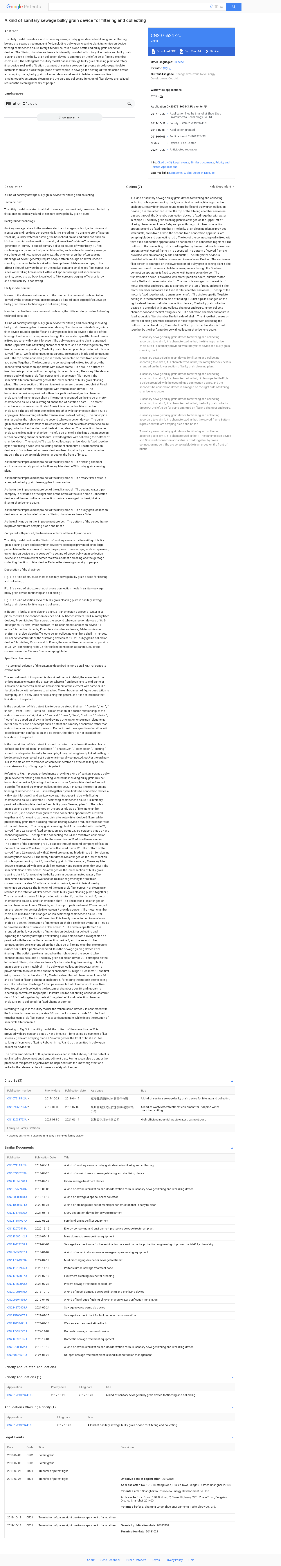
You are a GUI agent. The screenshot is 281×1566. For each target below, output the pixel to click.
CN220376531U (17, 1355)
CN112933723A (17, 1119)
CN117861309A (17, 1260)
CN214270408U (17, 1307)
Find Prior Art (192, 51)
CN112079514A (17, 1228)
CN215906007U (17, 1315)
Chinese (179, 62)
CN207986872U (17, 1347)
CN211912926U (17, 1268)
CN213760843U (17, 1283)
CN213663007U (17, 1276)
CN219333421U (17, 1323)
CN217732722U (17, 1331)
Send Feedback (111, 1560)
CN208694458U (17, 1299)
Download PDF (166, 51)
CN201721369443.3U (20, 1395)
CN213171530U (17, 1212)
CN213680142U (17, 1236)
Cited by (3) (164, 162)
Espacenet (176, 172)
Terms (156, 1560)
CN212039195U (17, 1339)
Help (192, 1560)
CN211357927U (17, 1220)
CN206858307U (17, 1252)
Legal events (181, 162)
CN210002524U (17, 1204)
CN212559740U (17, 1181)
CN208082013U (17, 1197)
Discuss (209, 172)
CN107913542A (17, 1098)
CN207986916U (17, 1291)
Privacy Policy (174, 1560)
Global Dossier (193, 172)
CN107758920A (17, 1189)
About (91, 1560)
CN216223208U (17, 1244)
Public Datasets (136, 1560)
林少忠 (167, 68)
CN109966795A (17, 1107)
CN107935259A (17, 1173)
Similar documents (202, 162)
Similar (214, 51)
